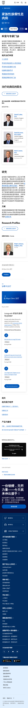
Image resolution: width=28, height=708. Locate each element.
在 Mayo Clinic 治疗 (7, 269)
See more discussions (12, 386)
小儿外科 (5, 59)
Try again (14, 453)
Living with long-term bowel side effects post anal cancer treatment (13, 356)
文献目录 (8, 217)
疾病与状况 (7, 8)
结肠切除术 (5, 414)
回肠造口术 (5, 410)
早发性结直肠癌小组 (9, 67)
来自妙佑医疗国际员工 (8, 265)
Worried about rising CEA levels (12, 339)
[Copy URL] (22, 449)
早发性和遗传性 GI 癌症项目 (11, 63)
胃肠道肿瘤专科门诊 (9, 77)
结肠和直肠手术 (7, 70)
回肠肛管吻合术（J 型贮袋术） (10, 406)
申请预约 (6, 274)
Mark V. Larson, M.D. (18, 151)
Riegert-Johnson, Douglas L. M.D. (19, 244)
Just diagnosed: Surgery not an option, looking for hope (12, 373)
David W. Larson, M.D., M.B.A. (18, 133)
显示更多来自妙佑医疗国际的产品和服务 (13, 430)
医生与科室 (14, 28)
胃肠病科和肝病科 (8, 74)
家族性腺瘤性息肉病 (9, 474)
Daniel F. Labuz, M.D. (18, 115)
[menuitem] (13, 28)
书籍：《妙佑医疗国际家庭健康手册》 (12, 426)
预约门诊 (7, 23)
